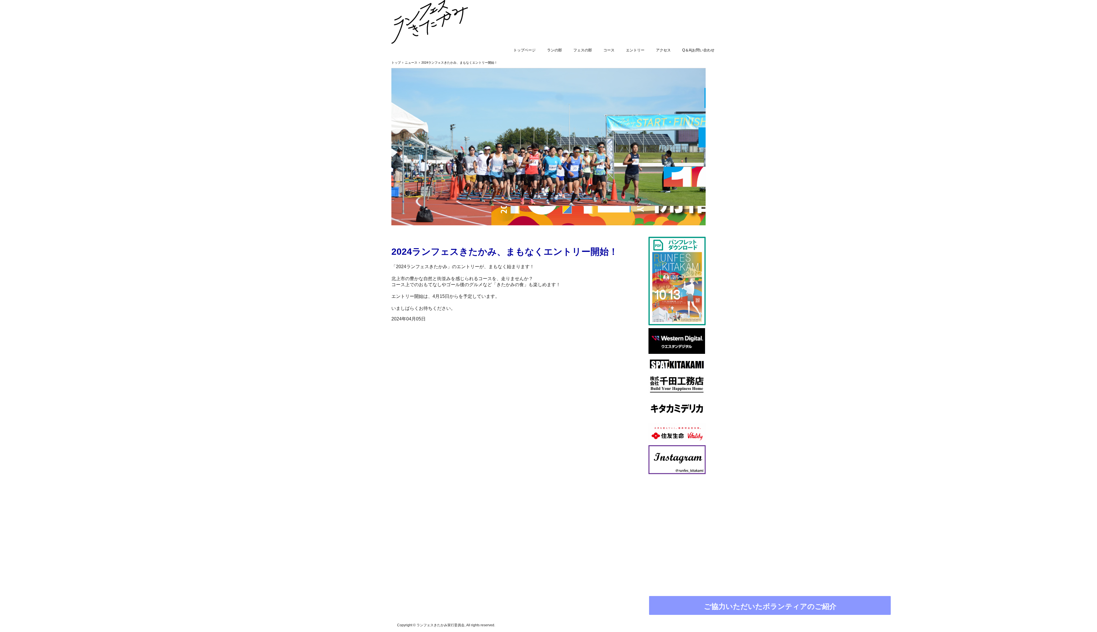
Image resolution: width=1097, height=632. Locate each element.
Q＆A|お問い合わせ (698, 50)
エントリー (635, 50)
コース (608, 50)
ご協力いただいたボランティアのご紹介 (770, 606)
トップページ (524, 50)
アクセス (663, 50)
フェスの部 (582, 50)
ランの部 (554, 50)
